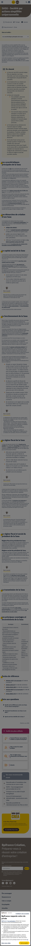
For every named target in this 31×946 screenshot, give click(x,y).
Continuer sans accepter (22, 913)
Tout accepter (24, 943)
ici (27, 939)
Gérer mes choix (6, 943)
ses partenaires (11, 921)
